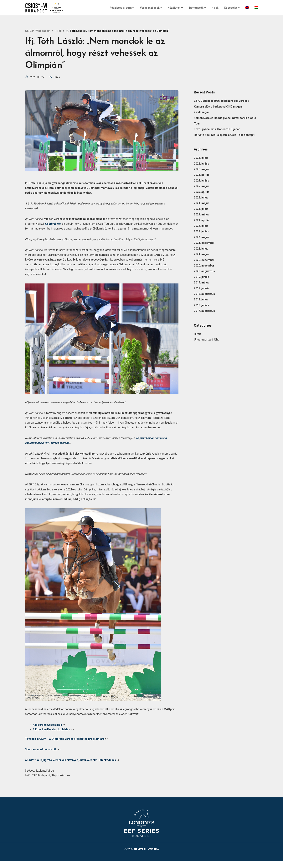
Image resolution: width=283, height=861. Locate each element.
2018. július (201, 299)
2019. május (201, 282)
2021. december (204, 242)
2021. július (201, 248)
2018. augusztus (204, 293)
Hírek (215, 7)
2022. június (201, 231)
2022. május (201, 237)
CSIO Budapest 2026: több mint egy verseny (221, 100)
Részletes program (122, 7)
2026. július (201, 157)
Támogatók (195, 7)
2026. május (201, 169)
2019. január (201, 288)
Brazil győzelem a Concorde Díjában (217, 129)
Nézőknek (174, 7)
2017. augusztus (204, 310)
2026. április (201, 174)
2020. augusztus (204, 271)
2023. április (201, 220)
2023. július (201, 208)
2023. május (201, 214)
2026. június (201, 163)
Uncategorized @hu (206, 339)
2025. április (201, 191)
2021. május (201, 254)
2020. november (204, 265)
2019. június (201, 276)
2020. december (204, 259)
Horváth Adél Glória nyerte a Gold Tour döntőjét (224, 134)
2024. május (201, 203)
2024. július (201, 197)
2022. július (201, 225)
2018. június (201, 305)
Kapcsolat (230, 7)
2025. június (201, 180)
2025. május (201, 186)
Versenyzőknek (150, 7)
